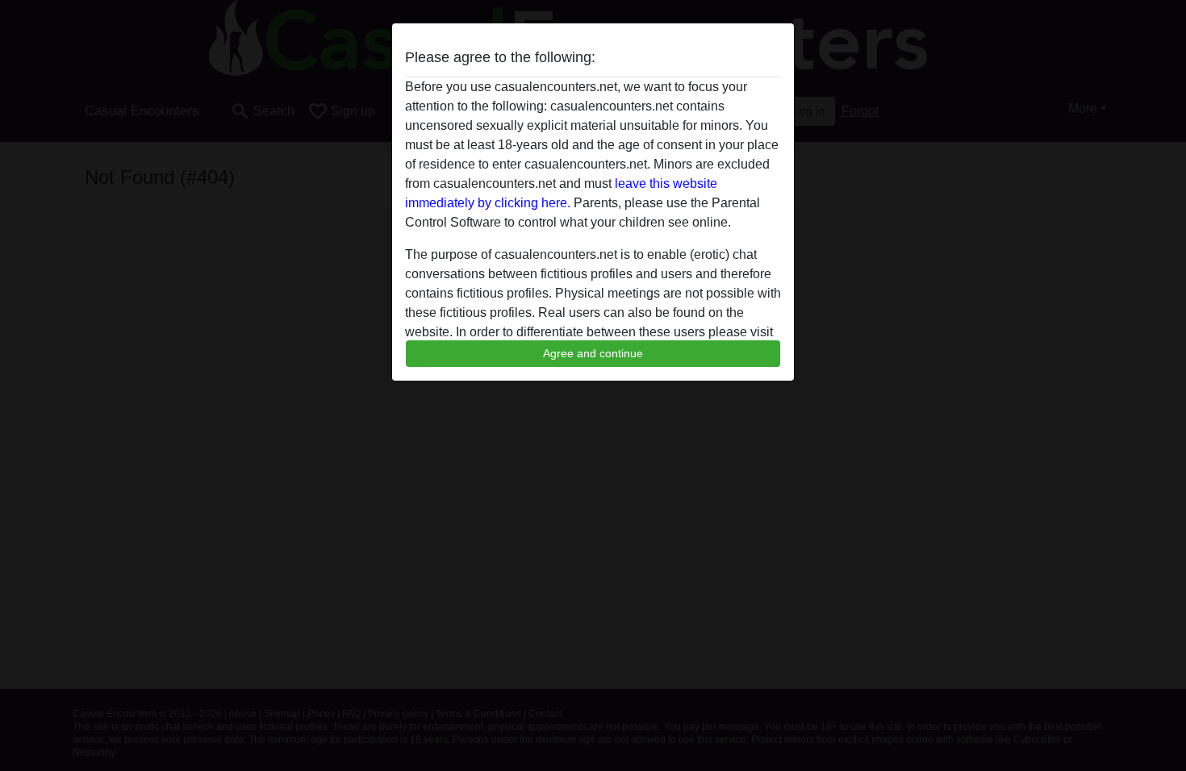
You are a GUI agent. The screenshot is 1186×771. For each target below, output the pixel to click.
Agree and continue (593, 353)
